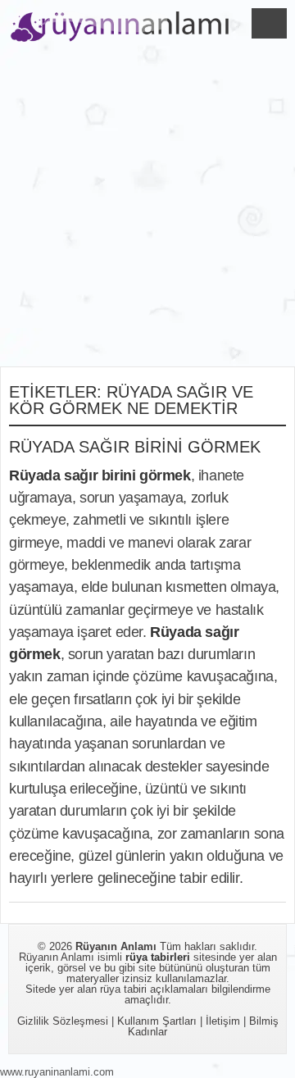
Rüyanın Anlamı (116, 946)
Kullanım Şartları (157, 1021)
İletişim (223, 1021)
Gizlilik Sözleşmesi (62, 1021)
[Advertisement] (147, 210)
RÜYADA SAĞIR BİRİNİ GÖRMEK (135, 447)
